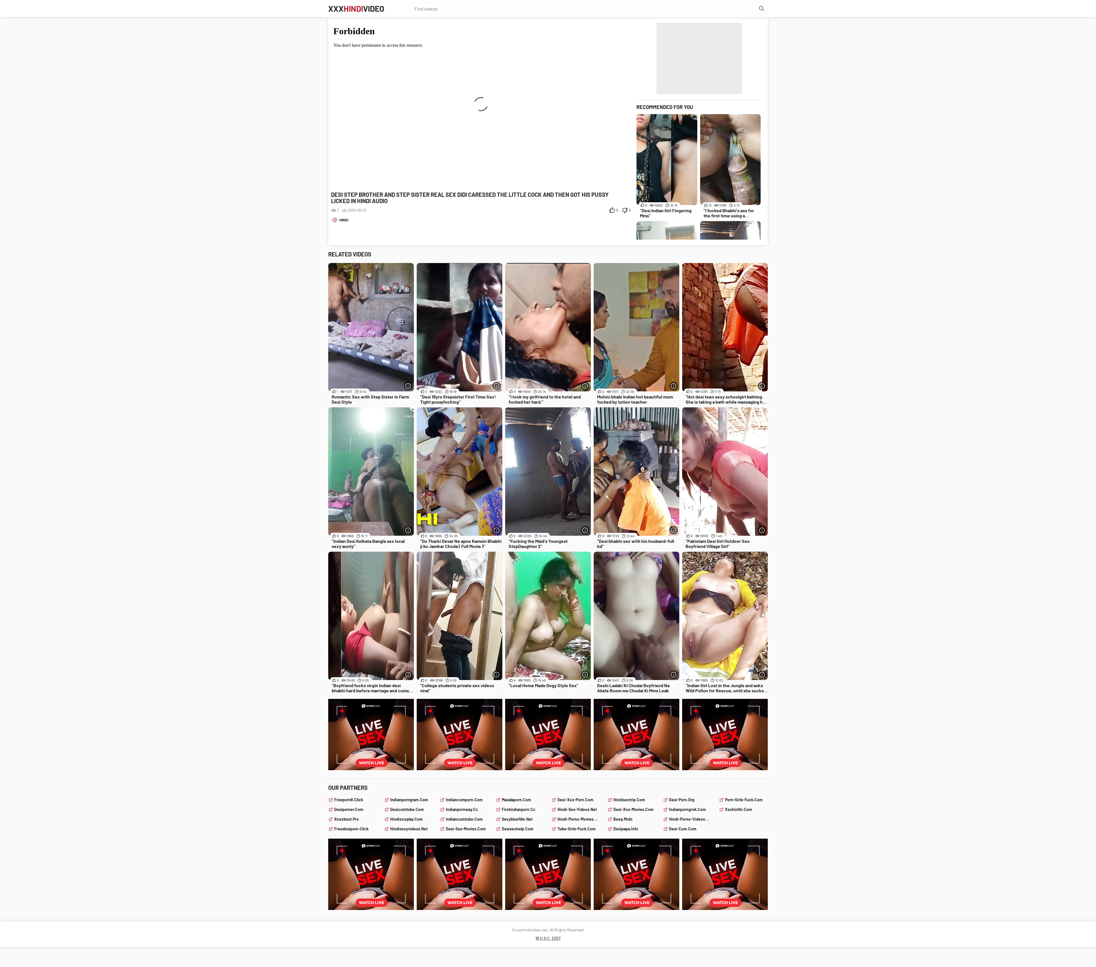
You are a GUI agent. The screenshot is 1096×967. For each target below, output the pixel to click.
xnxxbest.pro (346, 819)
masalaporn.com (516, 799)
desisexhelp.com (517, 828)
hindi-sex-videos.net (577, 809)
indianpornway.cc (462, 809)
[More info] (408, 386)
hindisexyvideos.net (409, 828)
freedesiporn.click (351, 828)
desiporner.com (348, 809)
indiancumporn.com (464, 799)
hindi (343, 220)
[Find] (762, 8)
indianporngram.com (409, 799)
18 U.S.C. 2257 (548, 938)
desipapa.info (625, 828)
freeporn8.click (348, 799)
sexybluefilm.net (517, 819)
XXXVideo (356, 8)
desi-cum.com (682, 828)
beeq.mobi (622, 819)
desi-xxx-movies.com (633, 809)
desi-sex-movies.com (466, 828)
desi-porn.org (681, 799)
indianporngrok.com (687, 809)
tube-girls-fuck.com (576, 828)
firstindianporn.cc (518, 809)
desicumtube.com (407, 809)
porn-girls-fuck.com (744, 799)
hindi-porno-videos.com (690, 819)
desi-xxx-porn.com (575, 799)
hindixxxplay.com (406, 819)
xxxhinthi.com (738, 809)
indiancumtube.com (464, 819)
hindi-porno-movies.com (579, 819)
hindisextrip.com (629, 799)
